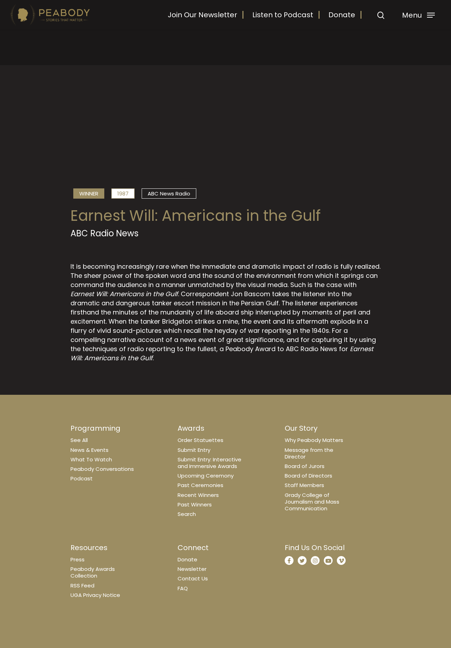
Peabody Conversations (102, 469)
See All (79, 440)
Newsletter (192, 569)
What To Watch (91, 459)
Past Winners (195, 504)
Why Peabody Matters (314, 440)
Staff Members (304, 485)
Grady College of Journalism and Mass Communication (312, 501)
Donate (341, 15)
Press (77, 559)
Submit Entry (194, 450)
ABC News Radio (169, 193)
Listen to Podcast (282, 15)
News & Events (89, 450)
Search (187, 514)
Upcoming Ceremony (206, 475)
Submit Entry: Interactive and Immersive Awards (209, 463)
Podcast (81, 478)
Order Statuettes (200, 440)
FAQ (183, 588)
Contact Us (193, 578)
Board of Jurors (305, 466)
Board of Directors (308, 475)
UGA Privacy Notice (95, 595)
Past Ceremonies (200, 485)
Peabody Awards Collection (92, 572)
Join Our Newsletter (202, 15)
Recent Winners (198, 495)
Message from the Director (309, 453)
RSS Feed (82, 585)
